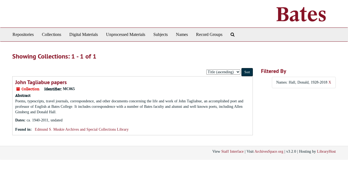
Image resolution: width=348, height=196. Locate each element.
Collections (51, 34)
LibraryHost (326, 151)
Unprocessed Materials (125, 34)
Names (182, 34)
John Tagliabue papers (41, 82)
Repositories (23, 34)
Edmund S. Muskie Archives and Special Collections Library (82, 129)
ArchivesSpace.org (268, 151)
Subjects (160, 34)
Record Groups (209, 34)
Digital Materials (83, 34)
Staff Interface (232, 151)
